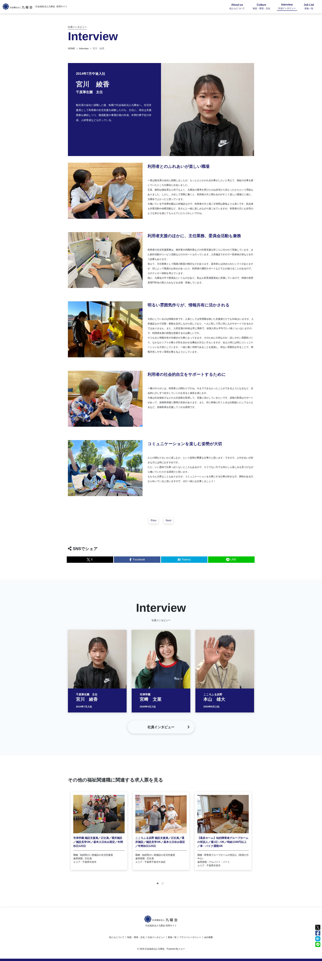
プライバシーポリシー (190, 937)
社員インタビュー (156, 937)
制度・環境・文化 (136, 937)
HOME (71, 48)
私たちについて (116, 937)
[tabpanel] (99, 831)
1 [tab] (158, 884)
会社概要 (208, 937)
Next (168, 520)
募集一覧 (172, 937)
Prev (153, 520)
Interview (84, 48)
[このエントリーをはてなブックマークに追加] (317, 938)
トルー (181, 949)
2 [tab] (163, 884)
